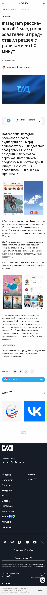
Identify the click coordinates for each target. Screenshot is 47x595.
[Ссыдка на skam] (6, 584)
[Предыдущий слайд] (38, 393)
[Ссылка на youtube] (19, 462)
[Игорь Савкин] (4, 67)
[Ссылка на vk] (7, 462)
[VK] (20, 371)
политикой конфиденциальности (33, 564)
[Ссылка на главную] (7, 448)
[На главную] (23, 3)
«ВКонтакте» (7, 354)
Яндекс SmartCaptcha (39, 566)
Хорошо (41, 590)
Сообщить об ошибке (23, 550)
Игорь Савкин (11, 67)
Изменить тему (22, 558)
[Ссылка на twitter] (23, 462)
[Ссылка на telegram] (3, 462)
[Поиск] (44, 3)
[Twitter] (26, 371)
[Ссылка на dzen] (15, 462)
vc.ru (13, 345)
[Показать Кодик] (42, 580)
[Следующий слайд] (44, 393)
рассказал (9, 138)
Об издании (31, 475)
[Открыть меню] (2, 3)
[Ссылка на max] (11, 462)
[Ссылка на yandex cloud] (10, 576)
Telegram (37, 351)
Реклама (31, 479)
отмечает (6, 330)
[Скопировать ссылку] (32, 371)
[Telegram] (15, 371)
